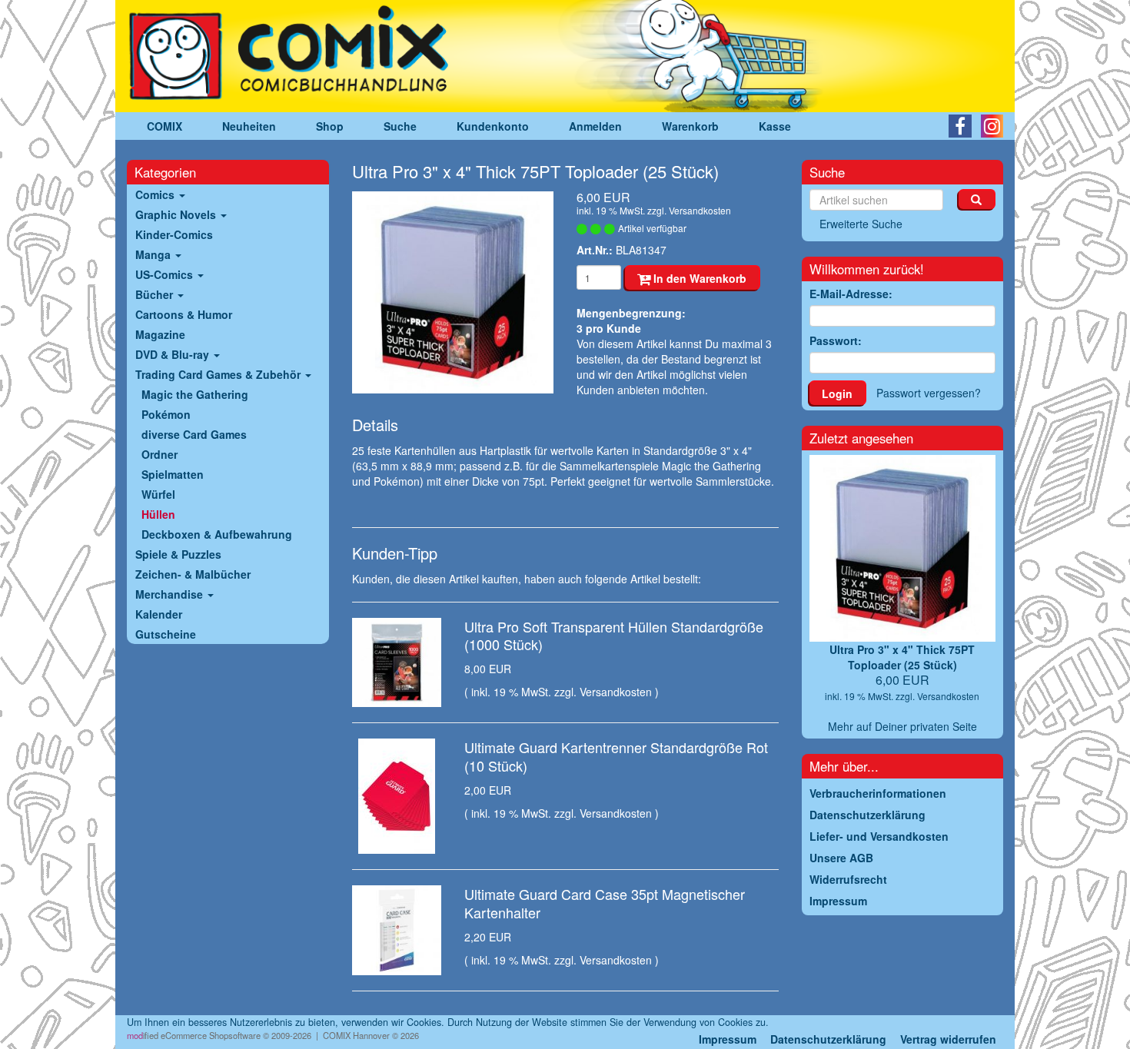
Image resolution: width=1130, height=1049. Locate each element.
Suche (400, 126)
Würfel (158, 494)
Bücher (155, 294)
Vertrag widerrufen (948, 1039)
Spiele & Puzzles (178, 554)
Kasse (775, 126)
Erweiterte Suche (860, 223)
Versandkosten (700, 210)
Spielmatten (172, 474)
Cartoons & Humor (183, 314)
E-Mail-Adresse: (850, 293)
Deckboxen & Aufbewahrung (216, 534)
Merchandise (170, 594)
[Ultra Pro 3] (453, 292)
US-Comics (165, 274)
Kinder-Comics (174, 234)
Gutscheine (165, 634)
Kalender (158, 614)
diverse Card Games (194, 434)
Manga (154, 254)
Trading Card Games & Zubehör (219, 374)
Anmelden (595, 126)
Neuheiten (249, 126)
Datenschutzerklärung (828, 1039)
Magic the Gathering (194, 394)
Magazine (160, 334)
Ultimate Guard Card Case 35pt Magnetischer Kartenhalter (604, 902)
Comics (156, 194)
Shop (330, 126)
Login (837, 393)
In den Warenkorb (698, 278)
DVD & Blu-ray (173, 354)
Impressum (727, 1039)
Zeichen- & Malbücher (193, 574)
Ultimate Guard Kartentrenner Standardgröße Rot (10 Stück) (616, 756)
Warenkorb (690, 126)
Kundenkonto (493, 126)
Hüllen (158, 514)
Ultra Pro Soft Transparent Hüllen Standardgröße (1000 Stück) (613, 635)
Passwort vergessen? (928, 392)
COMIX (164, 126)
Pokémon (166, 414)
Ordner (159, 454)
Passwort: (835, 340)
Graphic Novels (177, 214)
